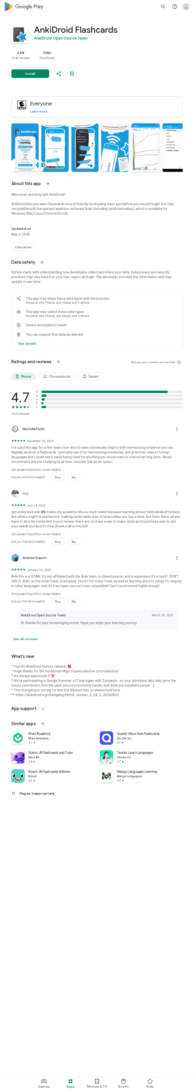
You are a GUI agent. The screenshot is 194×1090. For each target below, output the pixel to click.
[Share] (58, 73)
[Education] (23, 247)
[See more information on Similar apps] (42, 723)
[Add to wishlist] (72, 73)
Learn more (38, 111)
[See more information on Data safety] (42, 262)
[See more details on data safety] (27, 343)
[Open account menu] (186, 6)
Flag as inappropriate (33, 793)
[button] (25, 147)
